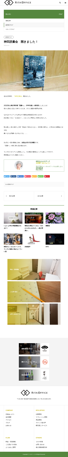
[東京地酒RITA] (34, 380)
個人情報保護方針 (41, 447)
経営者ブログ (9, 25)
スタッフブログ (10, 29)
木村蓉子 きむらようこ (43, 163)
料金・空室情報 (11, 441)
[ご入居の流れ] (34, 301)
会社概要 (8, 417)
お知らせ (8, 425)
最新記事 (8, 20)
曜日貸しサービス (41, 425)
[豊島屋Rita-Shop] (34, 354)
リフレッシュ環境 (41, 417)
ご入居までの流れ (11, 444)
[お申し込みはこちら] (34, 323)
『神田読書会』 (18, 96)
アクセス (8, 420)
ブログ (8, 422)
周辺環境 (39, 420)
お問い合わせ (40, 444)
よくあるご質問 (11, 447)
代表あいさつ (10, 414)
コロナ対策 (39, 441)
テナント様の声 (41, 422)
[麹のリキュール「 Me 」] (34, 367)
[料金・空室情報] (34, 279)
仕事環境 (39, 414)
